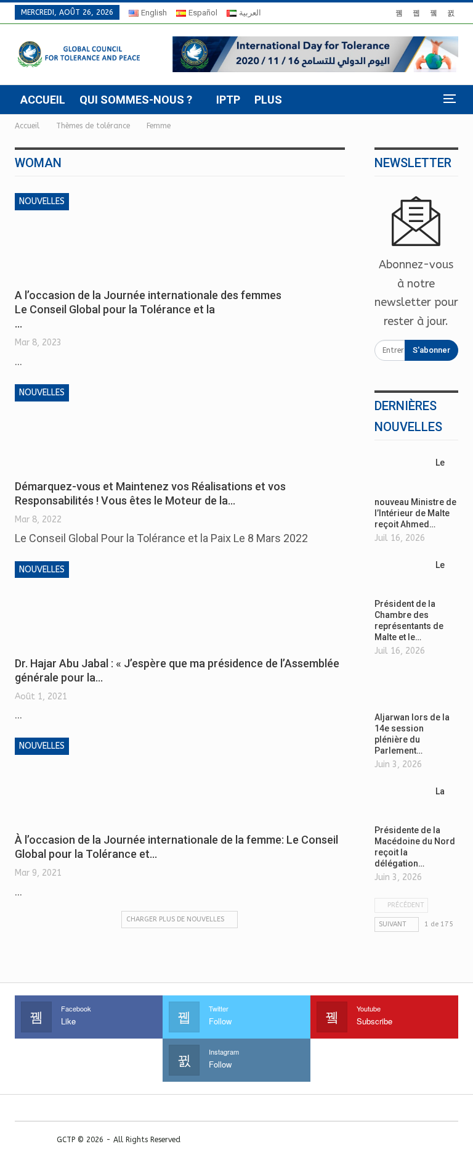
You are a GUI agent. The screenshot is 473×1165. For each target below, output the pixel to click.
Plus (268, 99)
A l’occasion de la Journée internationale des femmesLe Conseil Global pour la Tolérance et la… (148, 309)
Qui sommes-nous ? (135, 99)
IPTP (228, 99)
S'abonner (431, 350)
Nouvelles (42, 201)
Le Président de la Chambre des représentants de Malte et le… (409, 601)
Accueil (42, 99)
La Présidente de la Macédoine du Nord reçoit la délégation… (414, 827)
